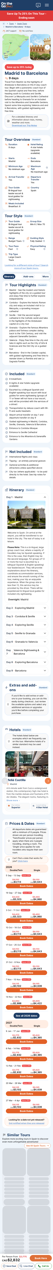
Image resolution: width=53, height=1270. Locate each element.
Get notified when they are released (26, 1123)
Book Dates (26, 886)
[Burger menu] (46, 5)
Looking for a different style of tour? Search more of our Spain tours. (26, 266)
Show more (12, 800)
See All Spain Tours (35, 1145)
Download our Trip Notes (24, 125)
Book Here (41, 1258)
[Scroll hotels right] (48, 781)
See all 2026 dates (26, 1015)
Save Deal (11, 1266)
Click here (23, 861)
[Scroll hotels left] (5, 781)
